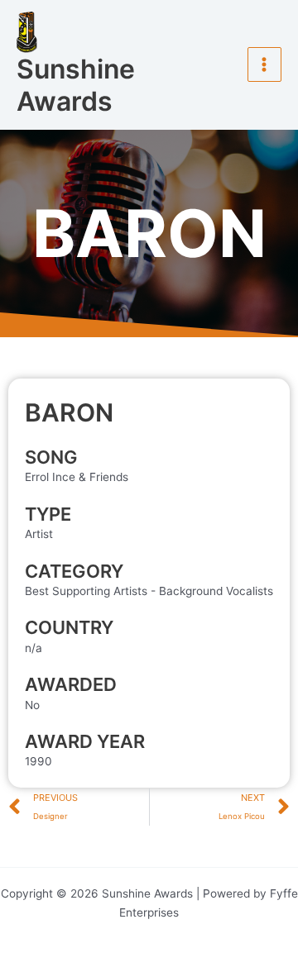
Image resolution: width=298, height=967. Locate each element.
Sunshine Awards (76, 85)
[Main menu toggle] (264, 64)
